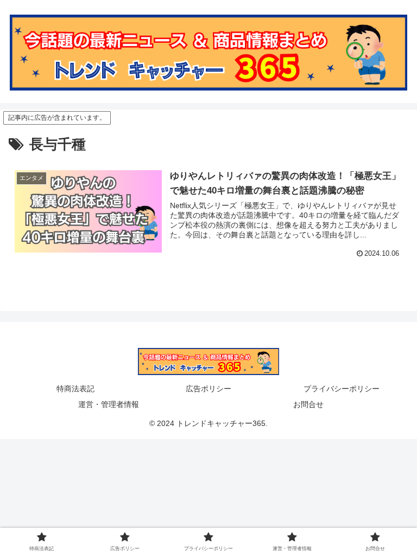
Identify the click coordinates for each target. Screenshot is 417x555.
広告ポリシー (208, 388)
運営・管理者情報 (108, 404)
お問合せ (308, 404)
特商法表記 (75, 388)
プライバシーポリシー (342, 388)
